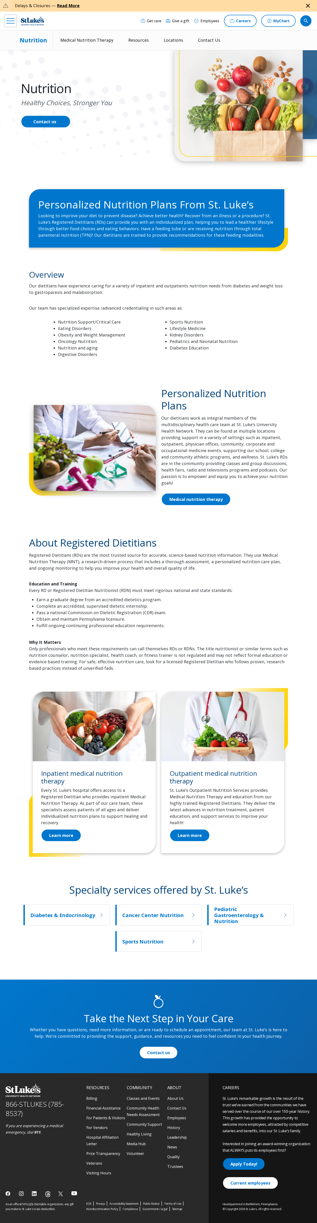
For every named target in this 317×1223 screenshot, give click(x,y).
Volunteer (135, 1153)
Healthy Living (139, 1134)
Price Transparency (103, 1153)
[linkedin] (35, 1193)
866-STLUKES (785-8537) (35, 1108)
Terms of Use (172, 1204)
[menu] (10, 21)
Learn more (190, 835)
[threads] (48, 1194)
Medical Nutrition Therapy (86, 40)
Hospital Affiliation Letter (102, 1140)
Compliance (130, 1209)
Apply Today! (243, 1164)
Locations (173, 40)
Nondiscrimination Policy (102, 1209)
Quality (173, 1156)
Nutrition (33, 40)
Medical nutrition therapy (196, 499)
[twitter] (61, 1193)
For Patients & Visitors (105, 1117)
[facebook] (8, 1193)
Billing (91, 1098)
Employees (176, 1117)
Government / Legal (154, 1209)
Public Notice (151, 1204)
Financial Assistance (103, 1108)
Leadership (177, 1137)
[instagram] (22, 1193)
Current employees (250, 1183)
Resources (138, 40)
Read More (68, 5)
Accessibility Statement (124, 1204)
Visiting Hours (98, 1173)
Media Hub (136, 1143)
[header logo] (32, 21)
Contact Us (209, 40)
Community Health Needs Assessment (143, 1111)
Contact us (44, 121)
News (172, 1147)
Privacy (100, 1204)
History (173, 1127)
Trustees (175, 1166)
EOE (88, 1204)
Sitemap (177, 1209)
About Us (175, 1098)
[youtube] (74, 1193)
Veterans (94, 1163)
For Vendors (97, 1127)
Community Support (144, 1124)
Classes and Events (143, 1098)
